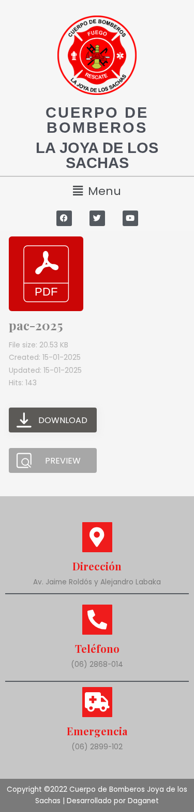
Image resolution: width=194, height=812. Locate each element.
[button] (97, 191)
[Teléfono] (97, 620)
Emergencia (97, 731)
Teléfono (97, 648)
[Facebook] (64, 218)
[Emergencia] (97, 702)
